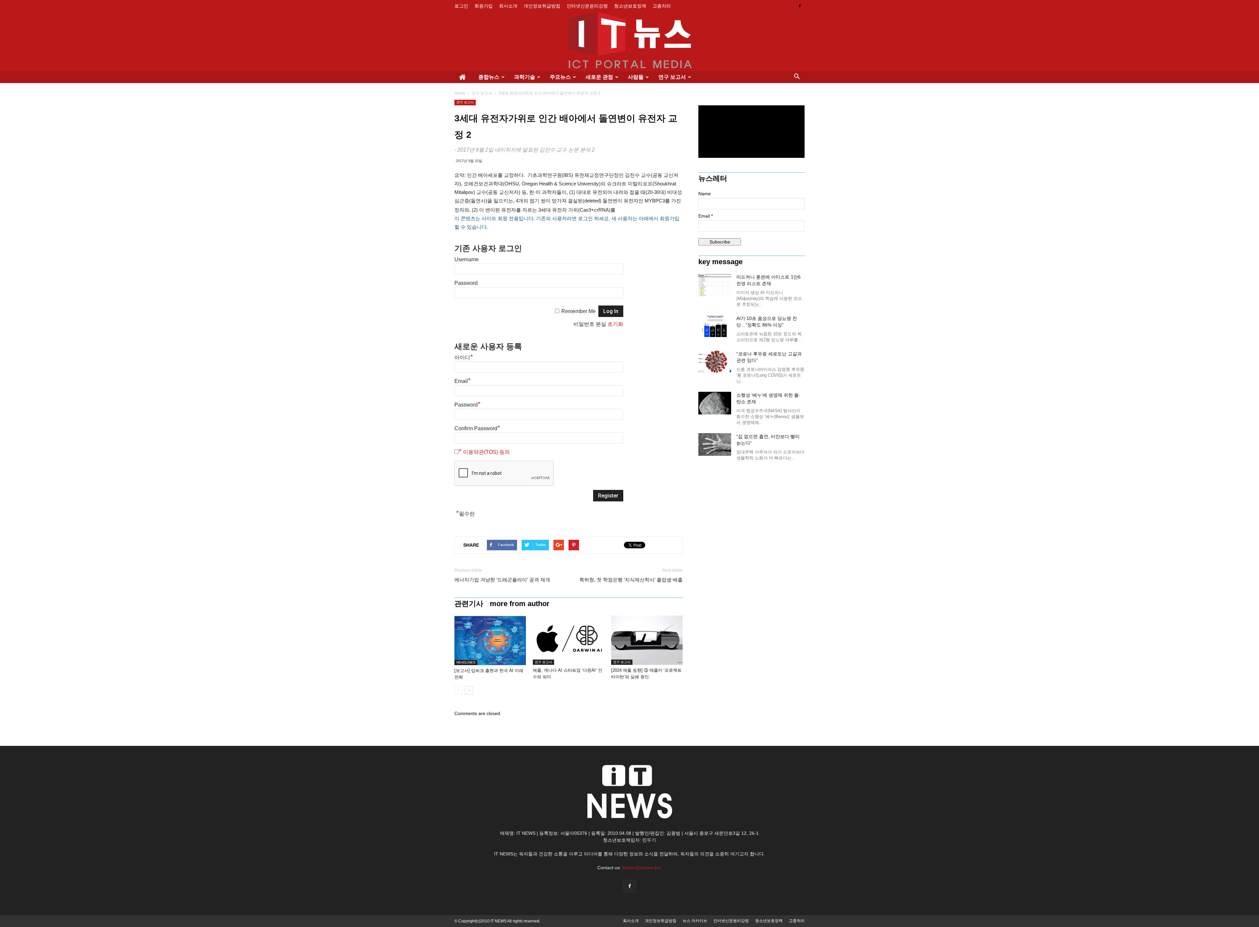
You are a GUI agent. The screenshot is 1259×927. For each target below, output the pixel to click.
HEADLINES (465, 662)
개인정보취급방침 (542, 6)
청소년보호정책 (630, 6)
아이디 (463, 357)
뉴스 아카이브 (695, 920)
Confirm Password (477, 428)
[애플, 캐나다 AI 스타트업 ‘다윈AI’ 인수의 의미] (568, 640)
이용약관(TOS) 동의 (486, 452)
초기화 (615, 324)
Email (462, 381)
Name (704, 193)
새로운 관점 (599, 77)
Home (459, 93)
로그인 (461, 6)
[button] (797, 77)
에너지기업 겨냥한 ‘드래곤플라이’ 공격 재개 (502, 579)
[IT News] (629, 41)
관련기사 (468, 604)
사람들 (636, 77)
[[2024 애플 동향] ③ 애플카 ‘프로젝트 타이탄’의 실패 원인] (647, 640)
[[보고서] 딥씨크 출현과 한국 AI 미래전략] (490, 640)
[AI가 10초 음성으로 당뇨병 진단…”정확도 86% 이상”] (714, 326)
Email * (705, 216)
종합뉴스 (488, 77)
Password (466, 283)
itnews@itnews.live (641, 867)
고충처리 (661, 6)
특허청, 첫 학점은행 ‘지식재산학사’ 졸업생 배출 (631, 579)
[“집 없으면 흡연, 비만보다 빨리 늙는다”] (714, 444)
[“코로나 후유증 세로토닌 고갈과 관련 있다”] (714, 361)
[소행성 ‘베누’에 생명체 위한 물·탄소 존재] (714, 403)
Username (466, 259)
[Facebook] (800, 6)
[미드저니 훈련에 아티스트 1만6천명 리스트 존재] (714, 285)
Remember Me (578, 311)
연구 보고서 (672, 77)
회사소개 (508, 6)
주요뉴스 (560, 77)
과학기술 (524, 77)
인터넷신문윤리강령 (587, 6)
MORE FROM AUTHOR (520, 604)
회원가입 (483, 6)
